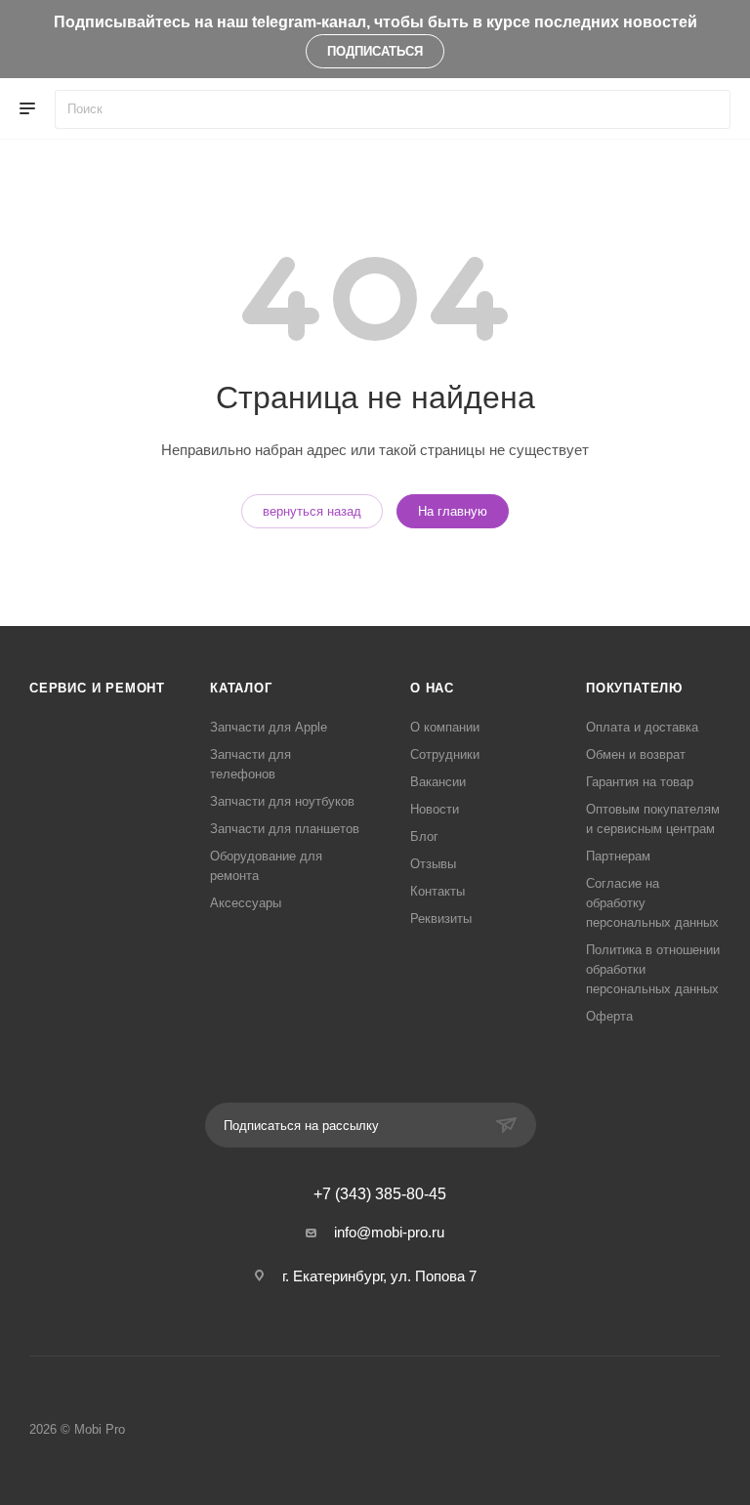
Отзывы (433, 864)
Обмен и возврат (636, 754)
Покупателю (634, 688)
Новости (434, 809)
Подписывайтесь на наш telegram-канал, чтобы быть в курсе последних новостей (375, 22)
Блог (424, 836)
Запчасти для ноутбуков (282, 801)
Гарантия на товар (639, 781)
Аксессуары (245, 903)
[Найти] (706, 109)
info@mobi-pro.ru (389, 1232)
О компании (444, 727)
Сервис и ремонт (97, 688)
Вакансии (438, 781)
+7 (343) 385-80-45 (379, 1194)
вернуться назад (312, 511)
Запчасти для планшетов (284, 828)
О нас (432, 688)
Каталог (241, 688)
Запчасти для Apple (268, 727)
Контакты (437, 891)
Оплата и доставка (642, 727)
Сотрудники (444, 754)
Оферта (609, 1016)
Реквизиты (441, 918)
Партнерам (618, 856)
